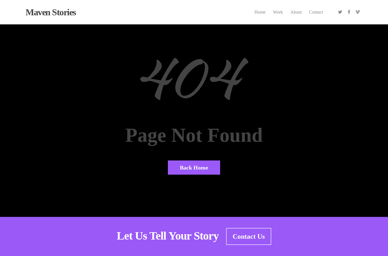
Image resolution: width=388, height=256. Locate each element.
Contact (316, 12)
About (296, 12)
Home (260, 12)
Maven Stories (51, 12)
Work (278, 12)
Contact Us (249, 236)
